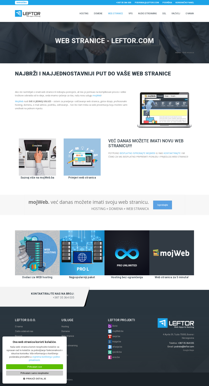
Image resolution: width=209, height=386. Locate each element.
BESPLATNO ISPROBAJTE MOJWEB (137, 153)
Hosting (84, 13)
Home (178, 52)
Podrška (167, 2)
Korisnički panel (184, 2)
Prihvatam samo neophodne (35, 373)
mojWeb (97, 95)
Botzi (115, 326)
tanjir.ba (116, 336)
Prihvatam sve (34, 366)
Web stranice (115, 13)
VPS (131, 13)
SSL (164, 13)
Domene (98, 13)
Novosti (18, 336)
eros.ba (116, 357)
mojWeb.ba (117, 331)
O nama (190, 13)
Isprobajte (162, 205)
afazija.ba (117, 347)
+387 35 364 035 (123, 2)
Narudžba (22, 3)
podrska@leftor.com (147, 2)
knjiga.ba (116, 341)
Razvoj (176, 13)
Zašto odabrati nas (24, 331)
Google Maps (188, 350)
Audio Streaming (147, 13)
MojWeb (19, 101)
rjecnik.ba (117, 352)
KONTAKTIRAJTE (172, 153)
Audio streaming (70, 345)
